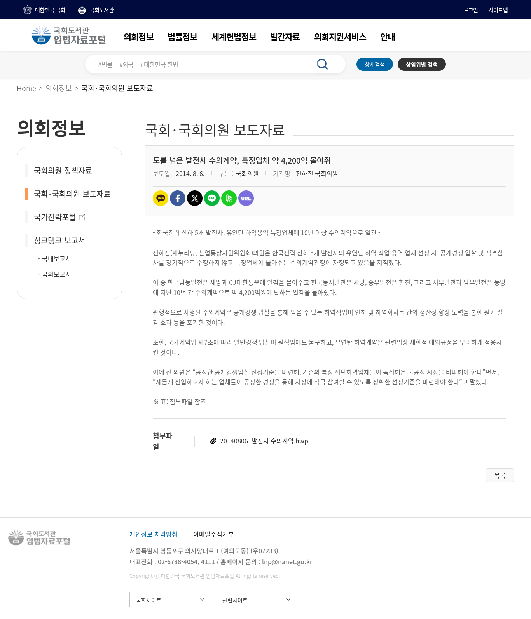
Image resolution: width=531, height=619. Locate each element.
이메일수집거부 (213, 534)
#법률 (105, 64)
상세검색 (375, 64)
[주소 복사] (246, 198)
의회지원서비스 (340, 36)
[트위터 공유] (195, 198)
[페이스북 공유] (177, 198)
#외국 (126, 64)
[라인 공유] (212, 198)
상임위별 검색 (422, 64)
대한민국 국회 (50, 10)
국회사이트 (148, 600)
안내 (387, 36)
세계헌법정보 (233, 36)
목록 (500, 475)
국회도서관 (101, 10)
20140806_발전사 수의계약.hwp (264, 440)
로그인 (471, 9)
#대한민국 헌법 (159, 64)
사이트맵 (498, 9)
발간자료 (285, 36)
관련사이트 (235, 600)
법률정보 (182, 36)
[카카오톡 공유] (160, 198)
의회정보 (139, 36)
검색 (326, 64)
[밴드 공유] (229, 198)
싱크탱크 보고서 (59, 240)
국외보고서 (56, 274)
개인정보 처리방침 (153, 534)
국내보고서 (56, 258)
